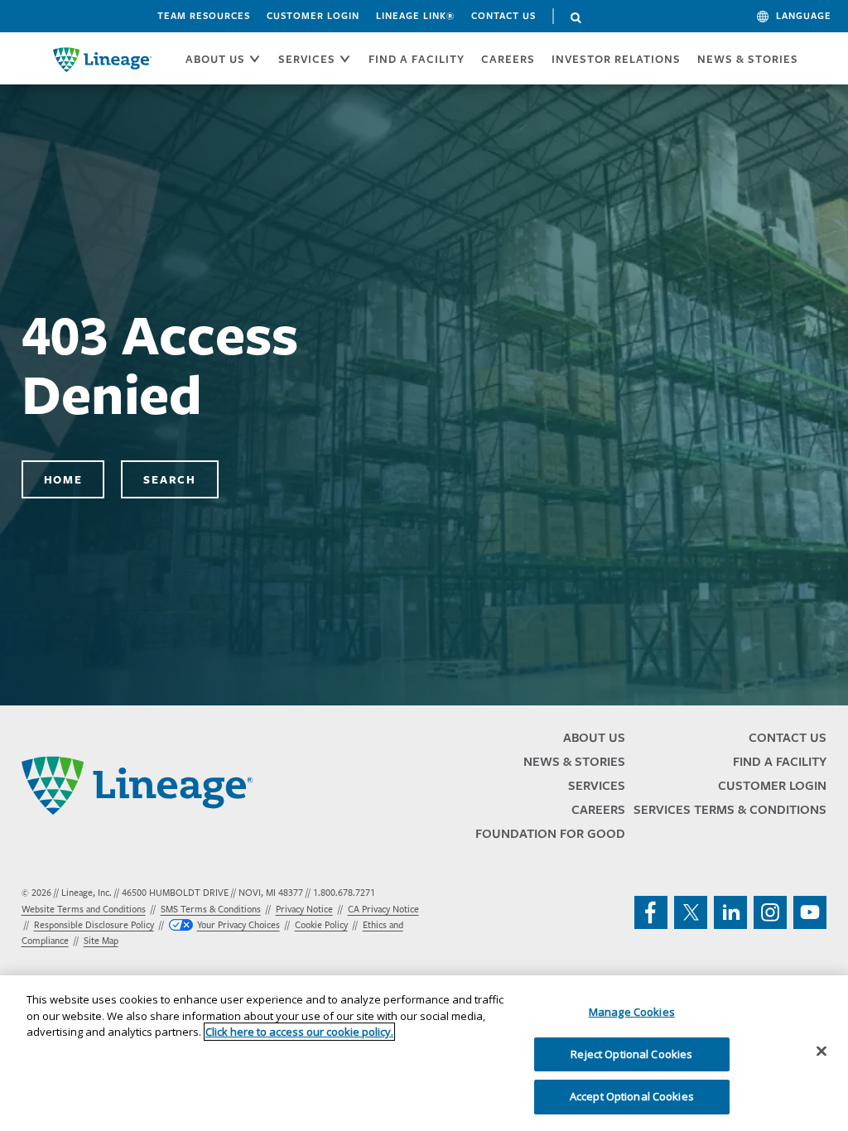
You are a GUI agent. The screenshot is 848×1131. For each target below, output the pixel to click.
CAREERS (508, 58)
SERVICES (306, 58)
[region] (424, 1053)
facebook (650, 912)
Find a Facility (779, 761)
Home (63, 479)
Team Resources (203, 15)
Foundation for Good (550, 833)
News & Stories (747, 58)
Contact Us (503, 15)
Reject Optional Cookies (631, 1054)
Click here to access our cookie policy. (299, 1031)
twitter (690, 912)
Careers (598, 809)
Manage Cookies (632, 1011)
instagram (770, 912)
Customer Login (313, 15)
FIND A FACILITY (417, 58)
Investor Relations (616, 58)
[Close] (821, 1051)
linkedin (730, 912)
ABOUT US (215, 58)
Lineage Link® (415, 15)
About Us (594, 737)
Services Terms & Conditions (730, 809)
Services (596, 785)
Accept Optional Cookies (632, 1096)
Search (576, 18)
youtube (809, 912)
